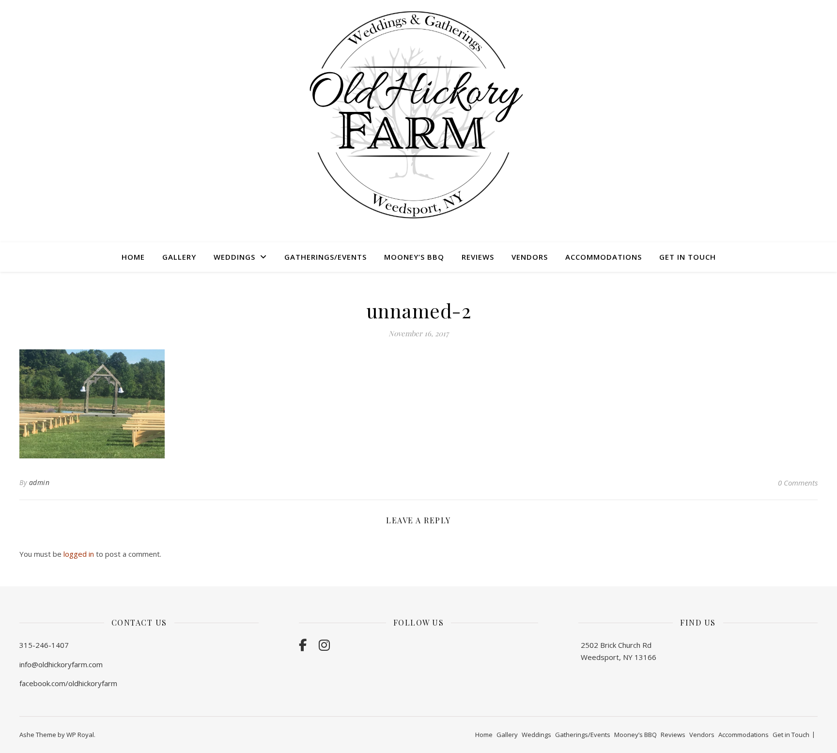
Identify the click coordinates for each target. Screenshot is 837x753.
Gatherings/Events (325, 257)
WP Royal (80, 734)
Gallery (179, 257)
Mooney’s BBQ (414, 257)
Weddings (234, 257)
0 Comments (798, 482)
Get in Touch (687, 257)
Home (133, 257)
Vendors (530, 257)
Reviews (478, 257)
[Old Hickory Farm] (418, 115)
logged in (78, 554)
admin (39, 482)
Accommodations (603, 257)
